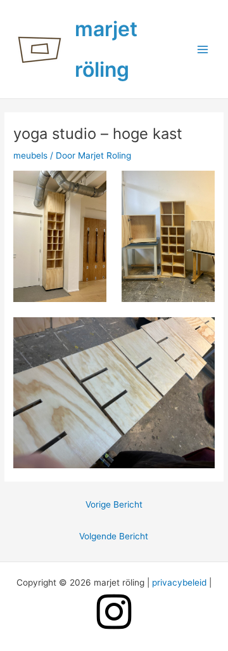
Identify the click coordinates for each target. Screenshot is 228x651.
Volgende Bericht (113, 536)
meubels (30, 155)
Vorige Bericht (114, 504)
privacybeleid (179, 582)
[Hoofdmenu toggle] (203, 49)
